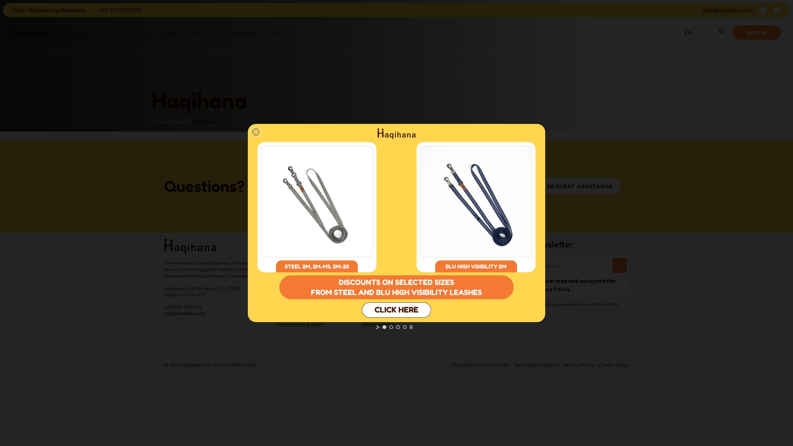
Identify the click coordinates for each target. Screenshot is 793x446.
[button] (256, 132)
